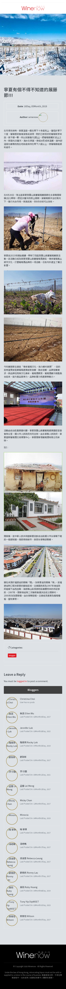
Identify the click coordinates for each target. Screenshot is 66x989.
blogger (12, 655)
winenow (33, 117)
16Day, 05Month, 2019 (35, 106)
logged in (22, 681)
